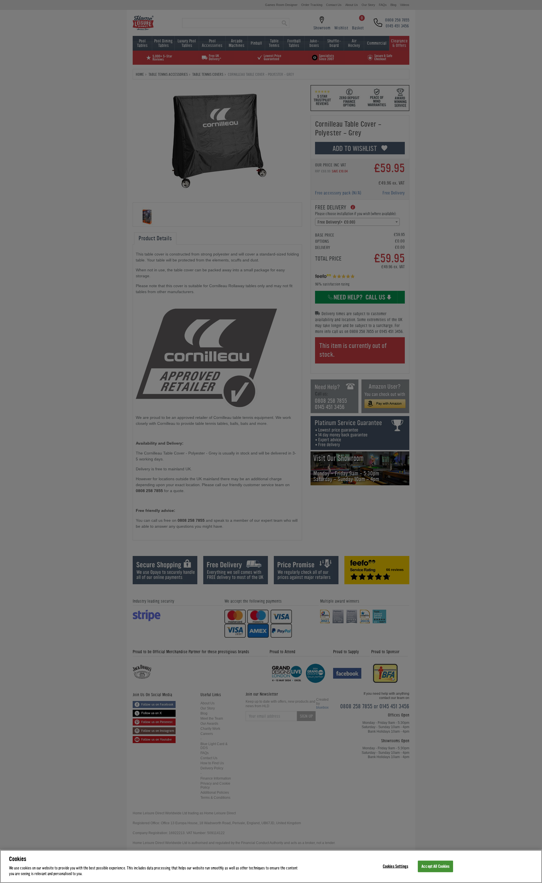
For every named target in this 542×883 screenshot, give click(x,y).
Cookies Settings (395, 866)
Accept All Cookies (435, 866)
